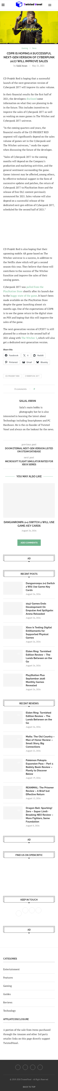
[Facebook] (17, 1067)
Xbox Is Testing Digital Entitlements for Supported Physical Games (39, 632)
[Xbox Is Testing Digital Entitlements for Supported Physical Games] (13, 632)
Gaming (7, 985)
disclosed (31, 98)
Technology (9, 1010)
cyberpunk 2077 (32, 376)
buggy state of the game (23, 295)
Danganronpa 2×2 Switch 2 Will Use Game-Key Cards (40, 587)
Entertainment (11, 969)
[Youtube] (32, 1067)
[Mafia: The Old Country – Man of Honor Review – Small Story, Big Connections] (13, 741)
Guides (7, 994)
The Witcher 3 (29, 337)
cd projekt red (12, 376)
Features (8, 977)
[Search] (54, 5)
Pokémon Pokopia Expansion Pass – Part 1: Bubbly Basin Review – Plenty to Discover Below (39, 767)
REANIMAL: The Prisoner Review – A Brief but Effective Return (40, 791)
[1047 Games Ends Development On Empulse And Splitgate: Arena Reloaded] (13, 608)
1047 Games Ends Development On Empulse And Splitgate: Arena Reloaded (39, 608)
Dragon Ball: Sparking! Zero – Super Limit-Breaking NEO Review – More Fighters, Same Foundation (39, 815)
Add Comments (29, 542)
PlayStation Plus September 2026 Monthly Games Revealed (35, 680)
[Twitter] (25, 1067)
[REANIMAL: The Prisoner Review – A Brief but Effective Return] (13, 792)
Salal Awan (21, 65)
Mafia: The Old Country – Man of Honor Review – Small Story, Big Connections (40, 741)
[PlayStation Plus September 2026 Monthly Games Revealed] (13, 680)
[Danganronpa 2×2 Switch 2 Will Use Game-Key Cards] (29, 500)
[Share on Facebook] (38, 388)
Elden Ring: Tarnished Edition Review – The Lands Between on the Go (39, 656)
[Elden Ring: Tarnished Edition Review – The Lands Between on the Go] (13, 656)
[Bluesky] (40, 1067)
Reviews (7, 1002)
